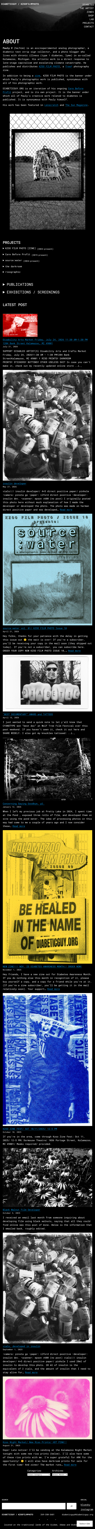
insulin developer (14, 483)
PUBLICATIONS (20, 284)
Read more (66, 509)
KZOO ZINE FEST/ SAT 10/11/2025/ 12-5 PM (30, 1128)
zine (37, 75)
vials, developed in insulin (21, 1346)
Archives (57, 1470)
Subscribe (84, 1523)
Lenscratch (51, 104)
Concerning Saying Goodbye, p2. (23, 803)
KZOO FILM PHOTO (49, 66)
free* (68, 66)
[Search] (71, 1506)
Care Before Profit (26, 254)
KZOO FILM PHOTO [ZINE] (29, 248)
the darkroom (13, 266)
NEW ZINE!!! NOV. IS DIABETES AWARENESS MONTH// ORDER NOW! (42, 966)
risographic (13, 271)
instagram (87, 1509)
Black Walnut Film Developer (21, 1209)
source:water (22, 260)
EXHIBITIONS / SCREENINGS (33, 291)
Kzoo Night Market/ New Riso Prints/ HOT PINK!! (35, 1442)
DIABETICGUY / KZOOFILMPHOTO (20, 3)
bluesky (85, 1504)
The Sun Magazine (76, 104)
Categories (34, 1470)
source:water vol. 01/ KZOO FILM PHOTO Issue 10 (35, 628)
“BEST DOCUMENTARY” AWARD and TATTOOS (28, 714)
